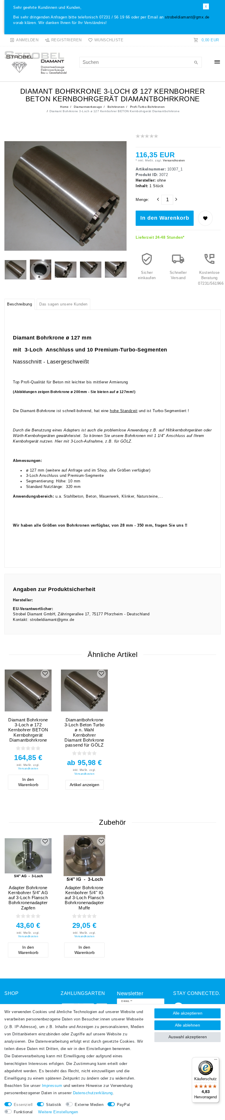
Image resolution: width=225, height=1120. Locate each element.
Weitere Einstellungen (58, 1112)
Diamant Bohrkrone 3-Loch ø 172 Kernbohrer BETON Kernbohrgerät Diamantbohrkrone (28, 729)
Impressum (52, 1086)
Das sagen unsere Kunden (63, 304)
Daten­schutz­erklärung (93, 1093)
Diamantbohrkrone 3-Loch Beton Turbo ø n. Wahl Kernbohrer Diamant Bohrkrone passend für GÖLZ (84, 732)
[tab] (19, 304)
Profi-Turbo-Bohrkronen (147, 106)
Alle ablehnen (187, 1025)
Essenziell (23, 1105)
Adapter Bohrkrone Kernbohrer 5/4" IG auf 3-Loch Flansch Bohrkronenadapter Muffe (84, 897)
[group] (28, 690)
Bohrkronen (115, 106)
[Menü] (215, 1060)
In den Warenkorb (164, 218)
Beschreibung (19, 304)
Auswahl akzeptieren (187, 1036)
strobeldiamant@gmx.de (187, 17)
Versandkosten (173, 160)
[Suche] (196, 63)
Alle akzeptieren (187, 1013)
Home (64, 106)
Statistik (54, 1105)
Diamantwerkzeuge (87, 106)
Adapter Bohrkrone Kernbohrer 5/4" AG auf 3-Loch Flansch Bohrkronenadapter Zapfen (28, 897)
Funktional (23, 1112)
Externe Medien (89, 1105)
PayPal (123, 1105)
